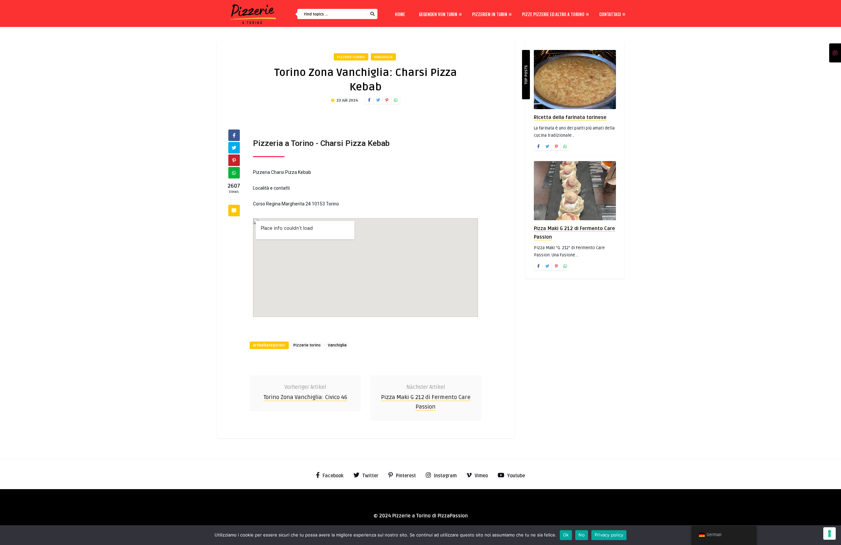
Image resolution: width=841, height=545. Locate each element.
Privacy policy (609, 534)
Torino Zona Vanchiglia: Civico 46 (305, 397)
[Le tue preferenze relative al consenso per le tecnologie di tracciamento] (829, 533)
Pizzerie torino (351, 57)
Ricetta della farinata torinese (570, 117)
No (582, 534)
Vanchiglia (383, 57)
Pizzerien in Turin (489, 14)
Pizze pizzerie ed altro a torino (553, 14)
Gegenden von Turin (438, 14)
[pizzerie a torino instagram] (835, 53)
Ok (566, 534)
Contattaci (610, 14)
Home (400, 14)
